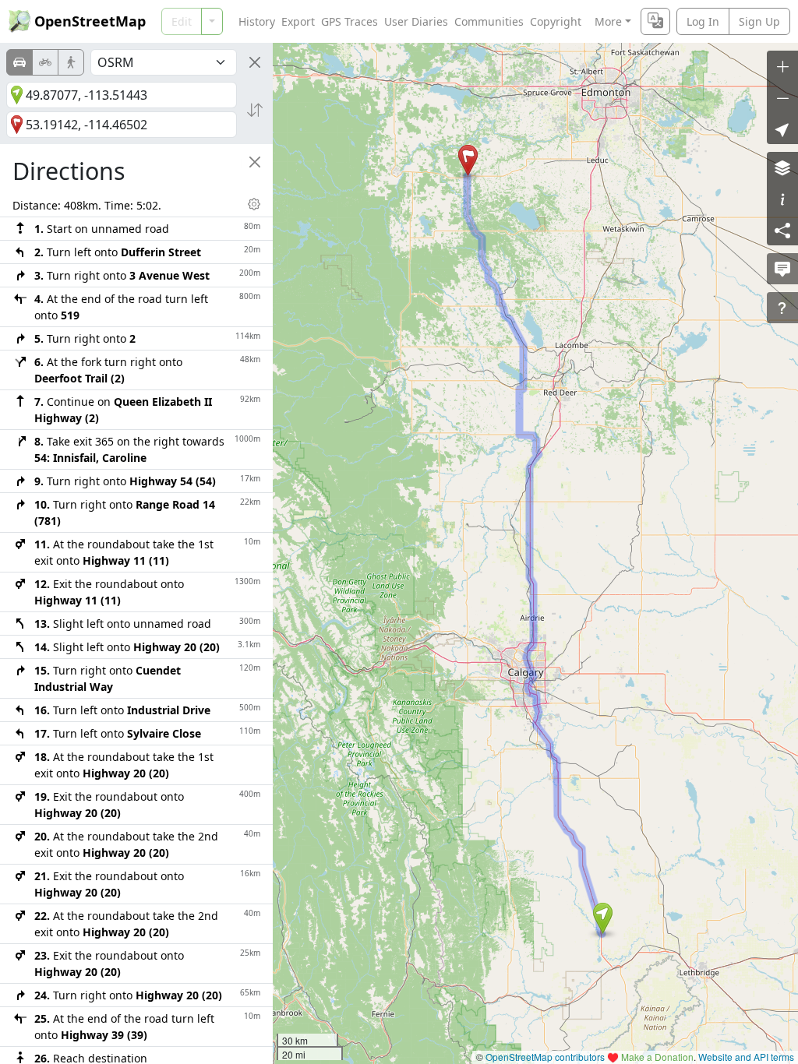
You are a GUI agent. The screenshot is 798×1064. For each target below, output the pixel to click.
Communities (489, 21)
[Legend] (782, 198)
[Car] (19, 62)
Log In (703, 21)
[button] (603, 918)
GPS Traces (349, 21)
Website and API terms (746, 1056)
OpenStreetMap (90, 21)
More (608, 21)
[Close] (255, 62)
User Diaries (416, 21)
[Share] (782, 229)
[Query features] (782, 307)
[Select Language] (655, 21)
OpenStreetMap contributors (545, 1056)
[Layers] (782, 167)
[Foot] (71, 62)
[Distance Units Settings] (254, 204)
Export (298, 21)
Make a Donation (657, 1056)
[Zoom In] (782, 66)
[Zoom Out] (782, 97)
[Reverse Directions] (255, 110)
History (256, 21)
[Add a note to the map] (782, 268)
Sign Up (759, 21)
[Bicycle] (45, 62)
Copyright (555, 21)
